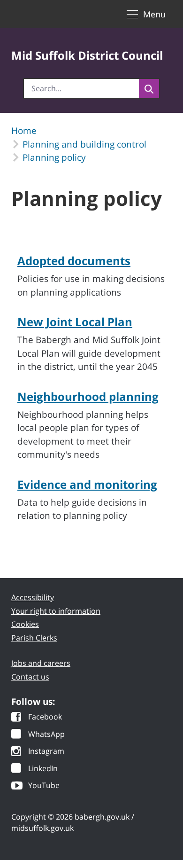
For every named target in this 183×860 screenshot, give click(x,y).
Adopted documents (73, 260)
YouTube (44, 786)
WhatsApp (46, 734)
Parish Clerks (34, 638)
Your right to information (55, 611)
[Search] (149, 88)
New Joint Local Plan (74, 321)
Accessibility (32, 597)
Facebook (45, 717)
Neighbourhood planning (88, 396)
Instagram (46, 751)
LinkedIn (43, 769)
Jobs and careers (40, 663)
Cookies (25, 624)
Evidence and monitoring (87, 484)
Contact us (30, 677)
